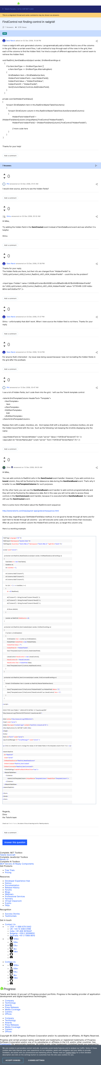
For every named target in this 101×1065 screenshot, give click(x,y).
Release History (12, 887)
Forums (8, 889)
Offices (8, 1014)
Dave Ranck (10, 41)
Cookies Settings (36, 1060)
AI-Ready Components (23, 864)
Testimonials (11, 916)
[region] (50, 1055)
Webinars (9, 894)
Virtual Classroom (13, 901)
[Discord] (11, 957)
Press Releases (12, 1007)
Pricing (8, 872)
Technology (10, 1003)
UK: (20, 929)
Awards (8, 1005)
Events (8, 903)
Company (9, 1000)
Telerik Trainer (13, 823)
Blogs (7, 892)
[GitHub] (11, 955)
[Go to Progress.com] (8, 990)
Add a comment (10, 156)
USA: (20, 926)
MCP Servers (6, 864)
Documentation (12, 885)
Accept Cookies (13, 1060)
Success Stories (12, 913)
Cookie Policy (71, 1052)
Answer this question (14, 842)
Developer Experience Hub (17, 881)
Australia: (22, 935)
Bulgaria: (22, 933)
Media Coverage (12, 1009)
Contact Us (10, 924)
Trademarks (5, 1044)
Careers (8, 1011)
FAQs (7, 905)
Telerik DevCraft (7, 855)
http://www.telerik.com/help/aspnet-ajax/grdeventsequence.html (30, 511)
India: (21, 931)
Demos (8, 883)
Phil (8, 184)
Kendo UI (4, 859)
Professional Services (15, 896)
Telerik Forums (10, 9)
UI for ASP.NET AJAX (25, 9)
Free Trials (10, 870)
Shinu (9, 216)
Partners (9, 898)
